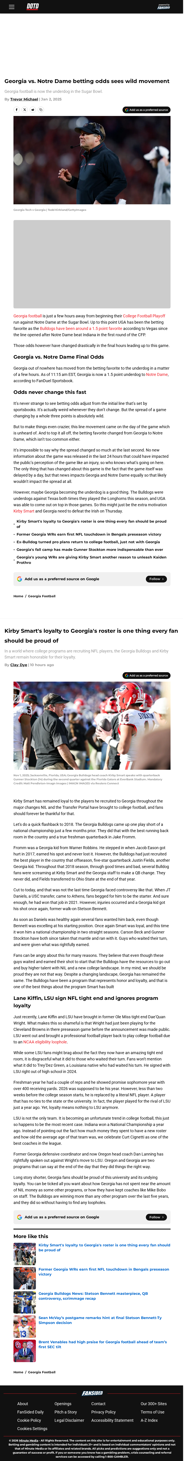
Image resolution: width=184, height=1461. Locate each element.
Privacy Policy (103, 1412)
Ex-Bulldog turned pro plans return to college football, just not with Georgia (88, 542)
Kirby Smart (23, 511)
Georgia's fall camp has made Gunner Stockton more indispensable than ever (90, 549)
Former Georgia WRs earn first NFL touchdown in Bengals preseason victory (89, 534)
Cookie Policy (29, 1420)
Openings (63, 1403)
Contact (98, 1403)
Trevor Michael (24, 99)
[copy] (41, 110)
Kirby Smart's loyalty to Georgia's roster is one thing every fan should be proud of (91, 524)
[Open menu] (11, 6)
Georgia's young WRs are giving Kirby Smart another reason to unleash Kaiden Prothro (91, 560)
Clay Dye (18, 665)
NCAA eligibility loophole (45, 1042)
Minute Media (28, 1440)
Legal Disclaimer (69, 1420)
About (22, 1403)
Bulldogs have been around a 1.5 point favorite (81, 328)
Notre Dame (157, 374)
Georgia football (27, 316)
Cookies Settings (32, 1428)
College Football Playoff (144, 316)
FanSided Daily (30, 1412)
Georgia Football (41, 596)
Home (18, 596)
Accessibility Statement (112, 1420)
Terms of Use (152, 1412)
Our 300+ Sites (154, 1403)
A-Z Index (149, 1420)
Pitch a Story (66, 1412)
